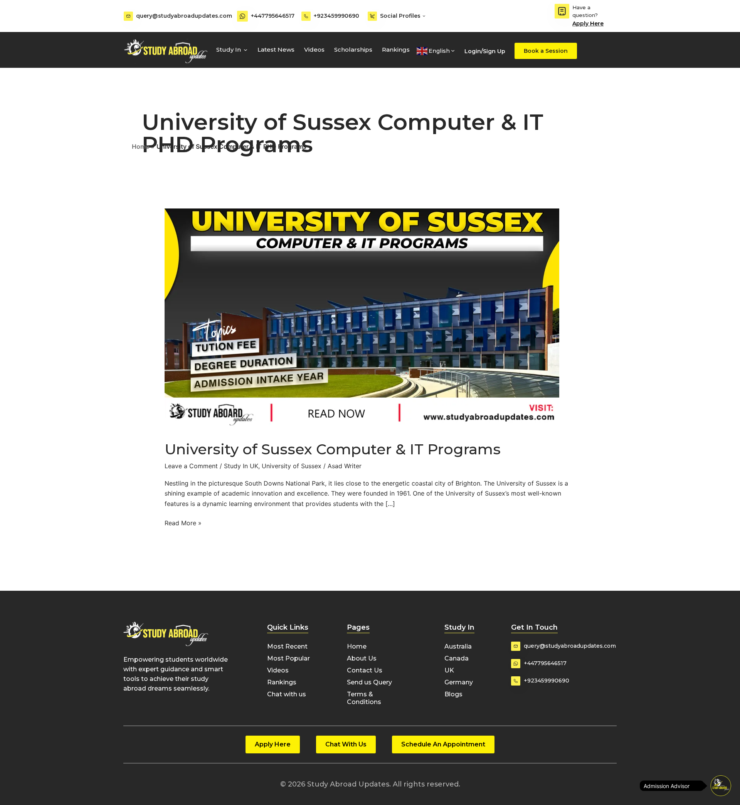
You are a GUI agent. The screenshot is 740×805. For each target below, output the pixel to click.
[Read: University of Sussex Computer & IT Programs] (362, 319)
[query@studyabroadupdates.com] (128, 16)
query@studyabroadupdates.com (184, 15)
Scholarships (353, 49)
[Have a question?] (562, 11)
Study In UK (241, 466)
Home (140, 146)
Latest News (275, 49)
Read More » (183, 522)
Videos (314, 49)
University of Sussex (291, 466)
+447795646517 (272, 15)
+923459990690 (336, 15)
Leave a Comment (191, 466)
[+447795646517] (242, 16)
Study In (228, 49)
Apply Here (588, 23)
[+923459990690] (306, 16)
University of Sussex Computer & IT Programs (333, 449)
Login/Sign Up (484, 51)
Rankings (396, 49)
